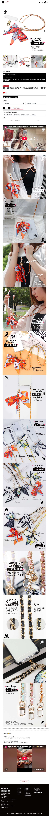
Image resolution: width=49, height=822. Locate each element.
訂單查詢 (19, 793)
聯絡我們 (26, 791)
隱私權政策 (36, 788)
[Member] (40, 2)
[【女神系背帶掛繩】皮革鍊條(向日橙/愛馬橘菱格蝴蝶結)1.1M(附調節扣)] (5, 2)
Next (44, 31)
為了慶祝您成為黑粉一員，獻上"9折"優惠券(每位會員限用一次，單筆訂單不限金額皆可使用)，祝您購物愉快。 (24, 79)
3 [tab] (22, 70)
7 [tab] (30, 70)
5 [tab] (26, 70)
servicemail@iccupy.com (10, 805)
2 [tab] (20, 70)
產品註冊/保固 (27, 793)
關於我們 (26, 792)
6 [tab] (28, 70)
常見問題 (26, 789)
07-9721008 (6, 804)
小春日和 (36, 790)
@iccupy (6, 807)
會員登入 (19, 791)
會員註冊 (19, 792)
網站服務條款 (37, 789)
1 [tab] (18, 70)
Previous (4, 31)
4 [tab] (24, 70)
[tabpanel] (24, 62)
